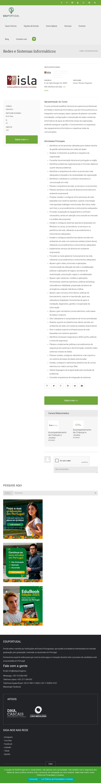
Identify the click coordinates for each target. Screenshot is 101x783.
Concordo (33, 779)
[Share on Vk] (74, 385)
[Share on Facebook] (47, 385)
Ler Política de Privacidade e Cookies (57, 779)
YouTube (8, 740)
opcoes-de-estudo (91, 51)
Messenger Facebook (12, 687)
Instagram (8, 737)
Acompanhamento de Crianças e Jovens (57, 435)
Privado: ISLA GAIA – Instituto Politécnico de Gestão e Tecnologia (61, 74)
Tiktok (6, 751)
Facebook (8, 744)
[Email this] (81, 385)
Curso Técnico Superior (82, 83)
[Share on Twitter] (54, 385)
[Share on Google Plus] (61, 385)
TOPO (50, 764)
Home (81, 51)
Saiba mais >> (22, 139)
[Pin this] (67, 385)
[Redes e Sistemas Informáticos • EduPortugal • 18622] (11, 12)
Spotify (7, 754)
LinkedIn (7, 747)
